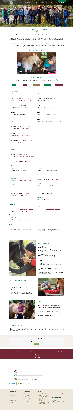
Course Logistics (27, 393)
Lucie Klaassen (53, 172)
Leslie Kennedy (54, 114)
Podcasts (11, 402)
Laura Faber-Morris (28, 100)
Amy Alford (28, 105)
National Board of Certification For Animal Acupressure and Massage (30, 375)
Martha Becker (25, 128)
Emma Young (31, 209)
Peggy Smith (27, 123)
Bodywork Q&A (13, 397)
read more (37, 355)
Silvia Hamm (27, 193)
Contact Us (17, 330)
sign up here (58, 192)
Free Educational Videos (14, 393)
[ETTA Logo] (13, 383)
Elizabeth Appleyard (27, 126)
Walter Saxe (28, 195)
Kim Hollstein (27, 102)
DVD (41, 43)
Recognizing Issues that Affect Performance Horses (44, 403)
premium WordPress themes (36, 409)
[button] (9, 354)
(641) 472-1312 (54, 402)
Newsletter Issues (13, 398)
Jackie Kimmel (28, 135)
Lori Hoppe (54, 98)
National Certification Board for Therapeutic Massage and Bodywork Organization (32, 371)
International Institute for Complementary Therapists (27, 379)
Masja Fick (55, 170)
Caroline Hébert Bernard (30, 186)
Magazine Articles (13, 400)
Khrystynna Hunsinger (30, 156)
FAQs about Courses (27, 398)
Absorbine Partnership (42, 393)
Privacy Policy (26, 401)
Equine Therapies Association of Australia (25, 383)
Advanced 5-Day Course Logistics (28, 396)
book (35, 43)
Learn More (36, 343)
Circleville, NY (19, 144)
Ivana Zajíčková (28, 180)
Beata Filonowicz (55, 179)
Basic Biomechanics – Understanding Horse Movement (42, 399)
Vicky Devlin (55, 199)
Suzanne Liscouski (28, 151)
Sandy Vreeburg (29, 98)
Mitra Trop (24, 170)
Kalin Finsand (30, 107)
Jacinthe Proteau (60, 121)
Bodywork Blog (12, 395)
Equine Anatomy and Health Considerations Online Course (44, 396)
